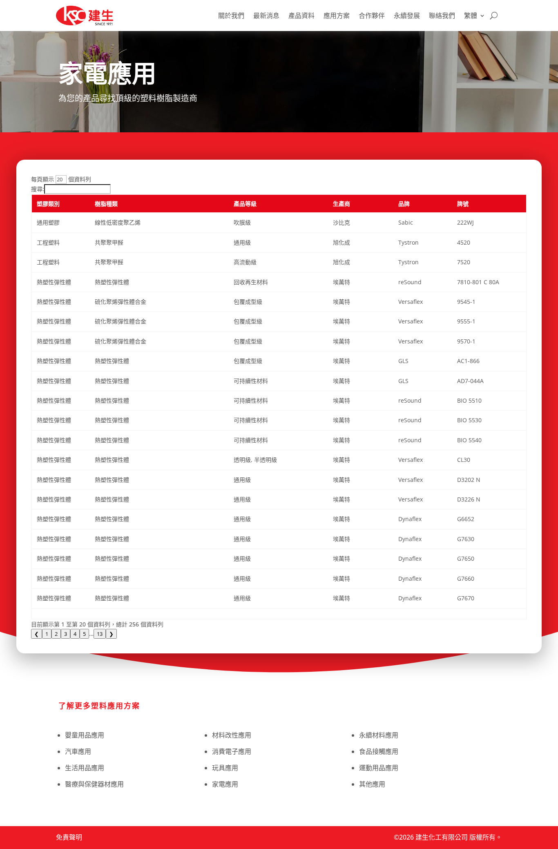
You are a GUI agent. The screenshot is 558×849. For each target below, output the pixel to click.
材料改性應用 (231, 735)
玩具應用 (225, 767)
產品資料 (301, 15)
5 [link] (84, 633)
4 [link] (75, 633)
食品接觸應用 (378, 751)
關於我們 (231, 15)
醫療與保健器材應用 (94, 784)
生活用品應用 (84, 767)
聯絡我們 (442, 15)
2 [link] (56, 633)
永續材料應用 (378, 735)
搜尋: (37, 189)
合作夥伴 (372, 15)
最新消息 (266, 15)
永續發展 (407, 15)
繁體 (470, 15)
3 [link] (65, 633)
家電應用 (225, 784)
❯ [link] (111, 633)
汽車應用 (78, 751)
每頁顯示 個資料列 (61, 179)
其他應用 (372, 784)
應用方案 (337, 15)
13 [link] (100, 633)
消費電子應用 (231, 751)
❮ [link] (36, 633)
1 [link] (46, 633)
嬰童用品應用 (84, 735)
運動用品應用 (378, 767)
